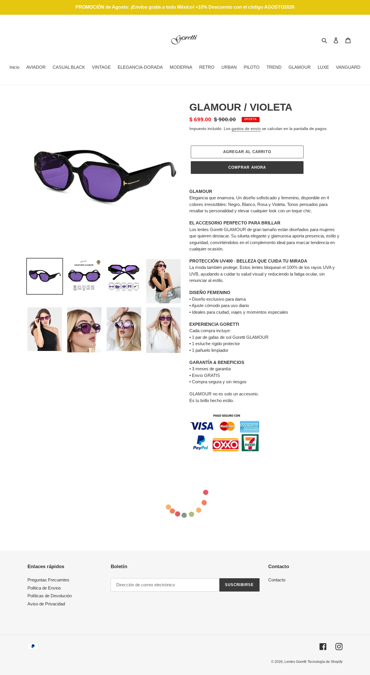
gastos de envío (246, 128)
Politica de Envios (44, 587)
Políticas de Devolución (49, 595)
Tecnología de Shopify (325, 662)
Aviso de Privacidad (46, 603)
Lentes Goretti (295, 662)
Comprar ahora (247, 167)
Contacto (276, 579)
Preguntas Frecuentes (48, 579)
